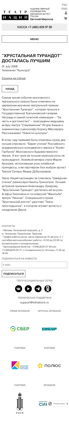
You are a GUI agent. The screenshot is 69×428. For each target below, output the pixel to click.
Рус (64, 5)
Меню (34, 39)
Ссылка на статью (14, 78)
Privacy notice (59, 404)
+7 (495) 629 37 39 (40, 27)
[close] (67, 403)
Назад (9, 88)
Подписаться (13, 273)
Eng (64, 8)
